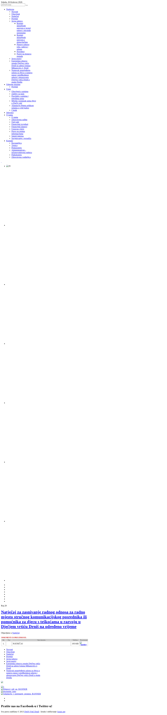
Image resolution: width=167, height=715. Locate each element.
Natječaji (16, 633)
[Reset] (27, 5)
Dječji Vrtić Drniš (31, 712)
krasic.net (61, 712)
